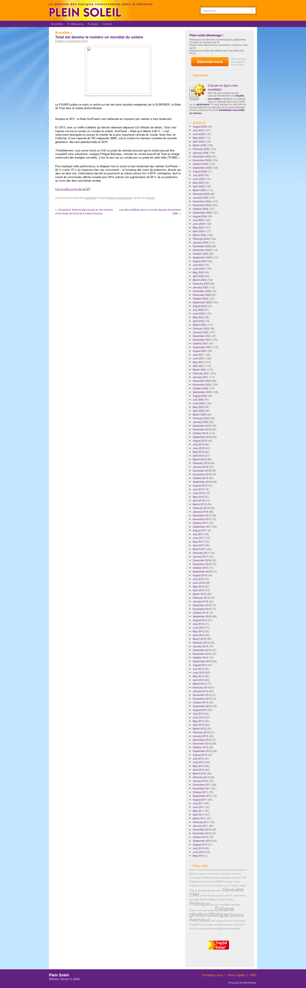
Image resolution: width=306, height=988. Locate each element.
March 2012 (199, 773)
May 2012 (198, 766)
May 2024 (198, 227)
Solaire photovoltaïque (119, 197)
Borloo (193, 873)
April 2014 (198, 680)
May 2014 (198, 676)
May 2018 (198, 496)
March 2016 (199, 594)
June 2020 (199, 403)
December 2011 (202, 784)
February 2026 (201, 149)
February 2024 (201, 238)
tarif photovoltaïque (223, 924)
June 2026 (199, 134)
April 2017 (198, 545)
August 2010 (200, 844)
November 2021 (202, 339)
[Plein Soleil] (86, 16)
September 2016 (202, 571)
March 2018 (199, 504)
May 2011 (198, 810)
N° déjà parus (75, 24)
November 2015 (202, 609)
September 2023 (202, 257)
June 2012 (199, 762)
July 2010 (198, 848)
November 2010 (202, 833)
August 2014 (200, 665)
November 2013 (202, 698)
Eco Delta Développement (223, 877)
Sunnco (228, 920)
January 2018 (200, 511)
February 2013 (201, 732)
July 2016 (198, 579)
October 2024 (200, 208)
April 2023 (198, 276)
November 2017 (202, 519)
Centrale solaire (213, 873)
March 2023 (199, 279)
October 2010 (200, 837)
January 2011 (200, 825)
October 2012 (200, 747)
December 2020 (202, 380)
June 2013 (199, 717)
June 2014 (199, 672)
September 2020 (202, 392)
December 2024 (202, 201)
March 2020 (199, 414)
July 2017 (198, 534)
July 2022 (198, 309)
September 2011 (202, 796)
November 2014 (202, 653)
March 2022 (199, 324)
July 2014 (198, 668)
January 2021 (200, 377)
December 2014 (202, 650)
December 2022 (202, 291)
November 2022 (202, 294)
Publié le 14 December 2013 (71, 41)
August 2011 (200, 799)
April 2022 (198, 321)
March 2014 (199, 683)
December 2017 (202, 515)
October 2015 (200, 612)
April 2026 (198, 141)
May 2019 (198, 451)
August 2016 (200, 575)
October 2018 (200, 478)
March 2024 (199, 235)
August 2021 (200, 351)
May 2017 (198, 541)
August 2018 (200, 485)
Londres (228, 895)
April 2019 (198, 455)
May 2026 (198, 137)
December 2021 (202, 336)
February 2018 (201, 508)
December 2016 (202, 560)
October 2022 (200, 298)
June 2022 (199, 313)
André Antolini (204, 869)
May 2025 (198, 182)
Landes (219, 895)
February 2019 (201, 463)
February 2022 (201, 328)
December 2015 (202, 605)
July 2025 (198, 175)
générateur (203, 104)
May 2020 (198, 407)
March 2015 (199, 638)
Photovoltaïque (208, 899)
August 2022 (200, 306)
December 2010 (202, 829)
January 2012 (200, 781)
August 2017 (200, 530)
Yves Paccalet (196, 928)
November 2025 (202, 160)
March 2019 (199, 459)
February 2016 (201, 597)
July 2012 (198, 758)
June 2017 (199, 537)
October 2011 (200, 792)
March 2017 (199, 549)
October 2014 (200, 657)
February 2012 (201, 777)
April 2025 (198, 186)
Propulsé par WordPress (242, 982)
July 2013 (198, 713)
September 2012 (202, 751)
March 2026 (199, 145)
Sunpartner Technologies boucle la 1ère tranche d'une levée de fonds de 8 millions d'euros (84, 211)
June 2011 (199, 807)
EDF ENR (241, 877)
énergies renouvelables (227, 928)
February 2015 (201, 642)
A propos (93, 24)
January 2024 (200, 242)
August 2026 (200, 126)
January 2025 (200, 197)
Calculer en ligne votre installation (223, 87)
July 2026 (198, 130)
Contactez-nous (212, 975)
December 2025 (202, 156)
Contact (107, 24)
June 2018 (199, 493)
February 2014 (201, 687)
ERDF (219, 881)
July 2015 (198, 623)
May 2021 (198, 362)
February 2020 (201, 418)
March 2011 (199, 818)
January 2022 (200, 332)
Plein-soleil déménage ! (206, 35)
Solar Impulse (217, 920)
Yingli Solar (239, 924)
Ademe (193, 869)
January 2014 (200, 691)
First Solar (216, 885)
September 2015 (202, 616)
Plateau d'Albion (225, 899)
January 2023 (200, 287)
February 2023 (201, 283)
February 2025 (201, 193)
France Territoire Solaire (234, 885)
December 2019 (202, 425)
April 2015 (198, 635)
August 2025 (200, 171)
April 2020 (198, 410)
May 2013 (198, 721)
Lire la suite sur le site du (70, 189)
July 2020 (198, 399)
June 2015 (199, 627)
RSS (253, 975)
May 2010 (198, 855)
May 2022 (198, 317)
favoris (150, 197)
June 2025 (199, 179)
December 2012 (202, 739)
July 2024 (198, 220)
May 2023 (198, 272)
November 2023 (202, 250)
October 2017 (200, 523)
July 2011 (198, 803)
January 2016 (200, 601)
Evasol (207, 885)
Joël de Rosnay (207, 895)
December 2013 (202, 695)
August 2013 (200, 710)
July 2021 (198, 354)
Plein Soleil (59, 975)
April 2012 (198, 769)
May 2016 (198, 586)
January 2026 (200, 152)
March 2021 (199, 369)
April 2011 (198, 814)
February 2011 (201, 822)
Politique (199, 903)
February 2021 (201, 373)
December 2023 (202, 246)
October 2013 (200, 702)
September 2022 (202, 302)
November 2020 (202, 384)
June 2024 (199, 223)
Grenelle (211, 890)
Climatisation (195, 877)
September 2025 (202, 167)
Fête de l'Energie (197, 890)
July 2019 (198, 444)
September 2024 (202, 212)
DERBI (206, 877)
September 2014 (202, 661)
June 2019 (199, 448)
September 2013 (202, 706)
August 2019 (200, 440)
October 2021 (200, 343)
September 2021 (202, 347)
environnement (207, 881)
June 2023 (199, 268)
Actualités (57, 24)
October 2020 (200, 388)
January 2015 (200, 646)
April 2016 (198, 590)
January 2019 (200, 466)
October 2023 (200, 253)
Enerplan (194, 881)
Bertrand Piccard (238, 869)
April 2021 (198, 365)
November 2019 (202, 429)
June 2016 (199, 582)
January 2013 (200, 736)
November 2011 (202, 788)
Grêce (219, 890)
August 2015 (200, 620)
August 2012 (200, 754)
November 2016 (202, 564)
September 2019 (202, 437)
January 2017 (200, 556)
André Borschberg (220, 869)
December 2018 (202, 470)
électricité (208, 928)
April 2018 (198, 500)
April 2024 (198, 231)
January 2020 (200, 422)
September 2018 (202, 481)
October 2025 (200, 164)
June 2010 (199, 852)
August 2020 (200, 395)
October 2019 (200, 433)
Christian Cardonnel (231, 873)
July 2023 (198, 265)
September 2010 (202, 840)
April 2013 (198, 724)
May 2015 (198, 631)
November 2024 (202, 205)
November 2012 (202, 743)
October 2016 (200, 567)
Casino (201, 873)
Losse (235, 895)
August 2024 (200, 216)
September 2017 (202, 526)
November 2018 (202, 474)
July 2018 (198, 489)
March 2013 (199, 728)
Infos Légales (236, 975)
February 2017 (201, 552)
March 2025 (199, 190)
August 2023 (200, 261)
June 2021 (199, 358)
